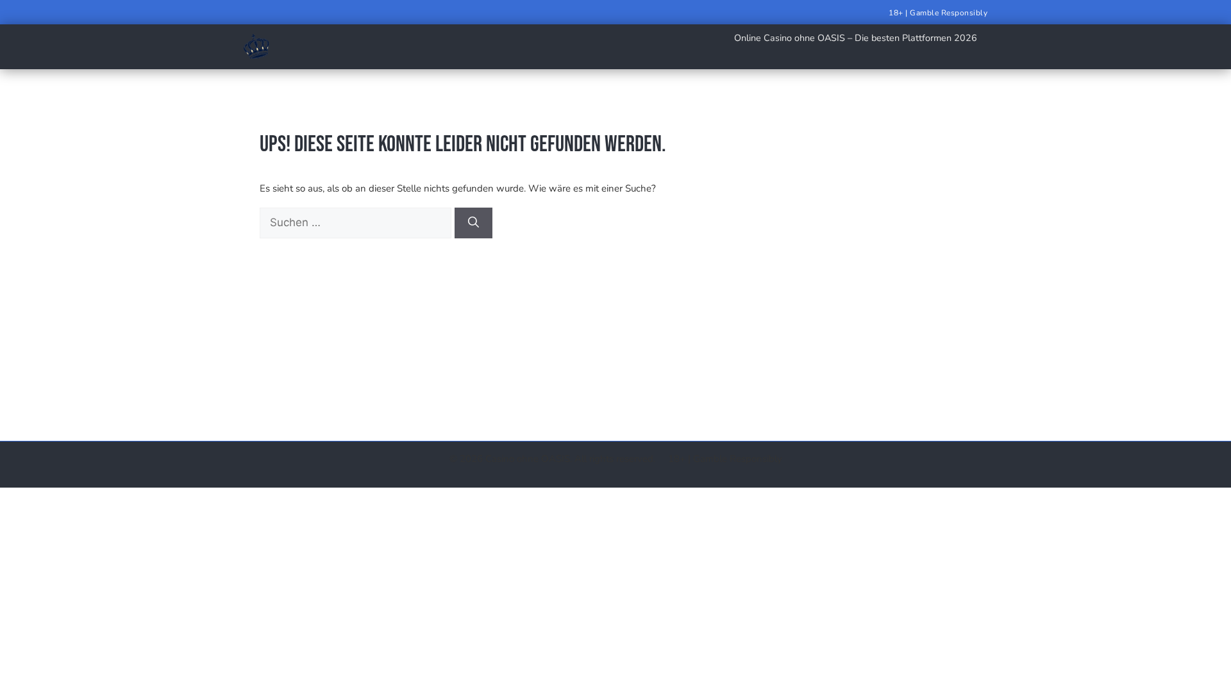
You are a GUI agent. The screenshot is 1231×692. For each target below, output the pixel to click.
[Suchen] (473, 223)
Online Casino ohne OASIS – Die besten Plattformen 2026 (855, 37)
